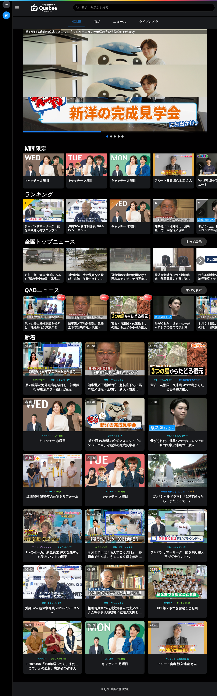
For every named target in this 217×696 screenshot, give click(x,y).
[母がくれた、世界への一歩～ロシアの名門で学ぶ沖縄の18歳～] (177, 414)
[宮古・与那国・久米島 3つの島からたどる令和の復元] (177, 358)
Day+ (58, 492)
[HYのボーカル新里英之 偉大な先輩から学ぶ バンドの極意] (52, 526)
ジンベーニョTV (115, 436)
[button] (115, 80)
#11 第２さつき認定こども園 (177, 608)
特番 (192, 492)
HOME (76, 21)
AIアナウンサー (40, 380)
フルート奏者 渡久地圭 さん (177, 664)
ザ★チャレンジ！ (65, 547)
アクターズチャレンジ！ (42, 547)
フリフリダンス (183, 603)
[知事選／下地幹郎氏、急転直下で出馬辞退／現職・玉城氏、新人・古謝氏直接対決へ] (114, 358)
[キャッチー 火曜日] (114, 470)
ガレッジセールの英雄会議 (177, 659)
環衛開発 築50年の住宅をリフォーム (52, 496)
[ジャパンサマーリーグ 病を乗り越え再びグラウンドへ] (177, 526)
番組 (97, 21)
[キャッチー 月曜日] (114, 637)
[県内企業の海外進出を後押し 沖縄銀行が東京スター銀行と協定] (52, 358)
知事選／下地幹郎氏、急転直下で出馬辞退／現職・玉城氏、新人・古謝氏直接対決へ (115, 389)
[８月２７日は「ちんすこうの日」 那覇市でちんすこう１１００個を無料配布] (114, 526)
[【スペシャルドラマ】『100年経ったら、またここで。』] (177, 470)
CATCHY (46, 436)
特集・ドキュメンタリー (61, 380)
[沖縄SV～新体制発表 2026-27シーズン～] (52, 582)
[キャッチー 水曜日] (52, 414)
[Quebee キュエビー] (46, 7)
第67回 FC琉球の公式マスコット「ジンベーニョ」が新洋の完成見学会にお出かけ (115, 445)
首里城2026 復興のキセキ (190, 380)
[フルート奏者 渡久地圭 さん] (177, 637)
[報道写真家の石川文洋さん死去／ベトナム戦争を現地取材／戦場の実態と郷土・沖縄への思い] (114, 582)
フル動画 (59, 436)
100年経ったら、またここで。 (173, 492)
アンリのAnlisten (59, 659)
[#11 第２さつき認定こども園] (177, 582)
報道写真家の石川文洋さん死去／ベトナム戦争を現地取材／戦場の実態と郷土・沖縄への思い (115, 612)
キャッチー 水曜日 (52, 441)
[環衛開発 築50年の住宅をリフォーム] (52, 470)
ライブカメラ (149, 21)
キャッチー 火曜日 (115, 496)
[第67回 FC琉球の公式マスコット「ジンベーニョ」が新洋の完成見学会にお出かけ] (114, 414)
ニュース (119, 21)
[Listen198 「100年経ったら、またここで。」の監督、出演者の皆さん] (52, 637)
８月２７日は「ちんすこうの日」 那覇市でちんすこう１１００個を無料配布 (115, 556)
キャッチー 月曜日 (115, 664)
